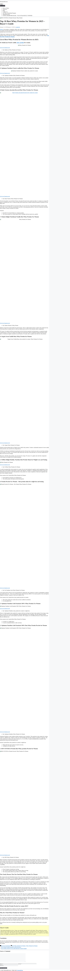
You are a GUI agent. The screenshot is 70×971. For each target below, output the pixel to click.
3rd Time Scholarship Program (9, 13)
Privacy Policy (6, 8)
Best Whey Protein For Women (19, 945)
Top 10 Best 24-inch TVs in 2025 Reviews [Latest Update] (14, 948)
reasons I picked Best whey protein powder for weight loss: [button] (13, 866)
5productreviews (6, 14)
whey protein (20, 42)
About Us (5, 9)
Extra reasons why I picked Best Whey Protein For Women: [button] (13, 619)
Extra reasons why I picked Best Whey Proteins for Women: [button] (13, 475)
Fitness (1, 29)
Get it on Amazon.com (5, 47)
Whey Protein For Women (31, 945)
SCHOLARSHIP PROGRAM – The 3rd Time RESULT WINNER (17, 15)
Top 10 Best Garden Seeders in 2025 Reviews (11, 947)
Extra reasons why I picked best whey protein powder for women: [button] (14, 597)
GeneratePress (20, 970)
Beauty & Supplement (6, 945)
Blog (4, 10)
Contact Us (5, 11)
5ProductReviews (4, 1)
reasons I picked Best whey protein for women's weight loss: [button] (13, 742)
